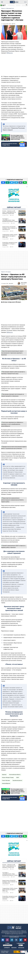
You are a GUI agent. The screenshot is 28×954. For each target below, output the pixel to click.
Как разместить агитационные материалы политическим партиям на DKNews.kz (14, 936)
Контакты (21, 947)
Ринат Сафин (24, 282)
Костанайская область (14, 774)
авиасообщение (6, 783)
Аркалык (4, 774)
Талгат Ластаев (6, 780)
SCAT (17, 777)
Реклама (14, 947)
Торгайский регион (17, 780)
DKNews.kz (10, 53)
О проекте (7, 947)
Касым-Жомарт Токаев (7, 777)
